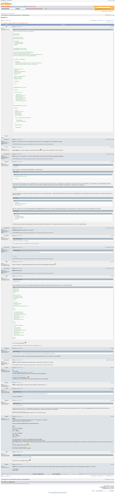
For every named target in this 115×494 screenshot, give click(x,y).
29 (108, 20)
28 (107, 20)
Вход (12, 6)
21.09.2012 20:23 (18, 139)
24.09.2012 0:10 (17, 161)
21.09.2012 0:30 (17, 26)
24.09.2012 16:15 (18, 235)
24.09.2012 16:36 (18, 367)
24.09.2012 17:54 (18, 416)
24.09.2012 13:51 (18, 227)
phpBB (55, 492)
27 (106, 20)
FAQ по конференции (111, 0)
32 (112, 20)
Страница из (100, 20)
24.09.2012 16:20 (18, 247)
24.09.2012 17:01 (18, 400)
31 (111, 20)
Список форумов (4, 15)
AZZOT (24, 345)
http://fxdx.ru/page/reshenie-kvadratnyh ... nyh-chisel (22, 372)
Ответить (9, 20)
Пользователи (20, 6)
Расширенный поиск (106, 8)
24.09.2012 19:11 (17, 464)
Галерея (25, 6)
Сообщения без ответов (4, 13)
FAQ (28, 6)
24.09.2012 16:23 (18, 268)
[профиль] (112, 26)
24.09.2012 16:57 (18, 388)
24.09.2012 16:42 (18, 382)
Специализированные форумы (15, 15)
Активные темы (11, 13)
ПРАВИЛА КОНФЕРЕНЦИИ (6, 6)
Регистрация (15, 6)
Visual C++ (4, 17)
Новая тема (4, 20)
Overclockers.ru (3, 0)
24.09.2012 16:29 (18, 348)
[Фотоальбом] (111, 139)
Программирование (25, 15)
